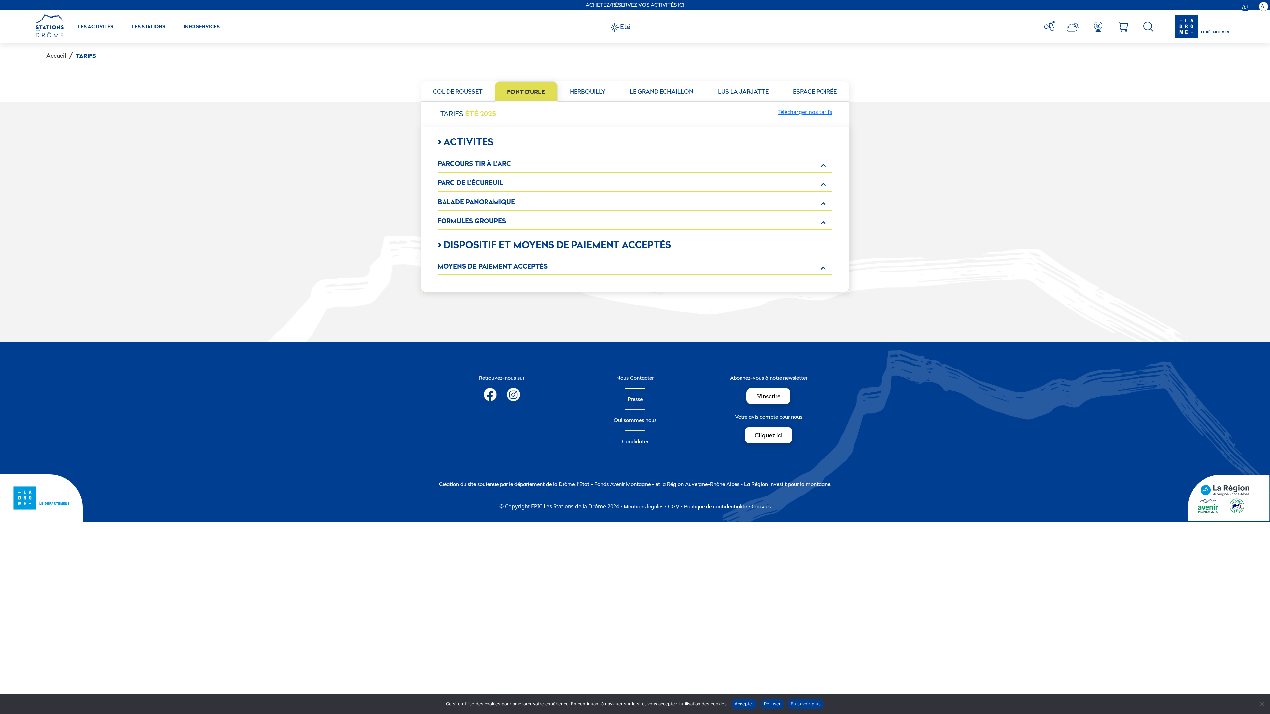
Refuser (772, 703)
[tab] (458, 91)
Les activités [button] (95, 26)
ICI (681, 4)
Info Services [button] (202, 26)
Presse (635, 399)
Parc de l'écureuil (470, 182)
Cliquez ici (769, 435)
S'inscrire (768, 396)
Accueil (56, 55)
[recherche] (1148, 27)
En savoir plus (806, 703)
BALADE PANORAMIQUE (476, 202)
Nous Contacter (635, 377)
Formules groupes (472, 221)
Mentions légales (643, 506)
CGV (673, 506)
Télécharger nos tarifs (805, 112)
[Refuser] (1261, 704)
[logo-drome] (1196, 26)
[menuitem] (1052, 27)
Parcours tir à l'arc (474, 163)
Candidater (635, 441)
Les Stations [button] (148, 26)
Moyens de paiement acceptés (493, 266)
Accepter (744, 703)
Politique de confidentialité (715, 506)
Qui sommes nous (635, 420)
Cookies (761, 506)
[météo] (1052, 27)
